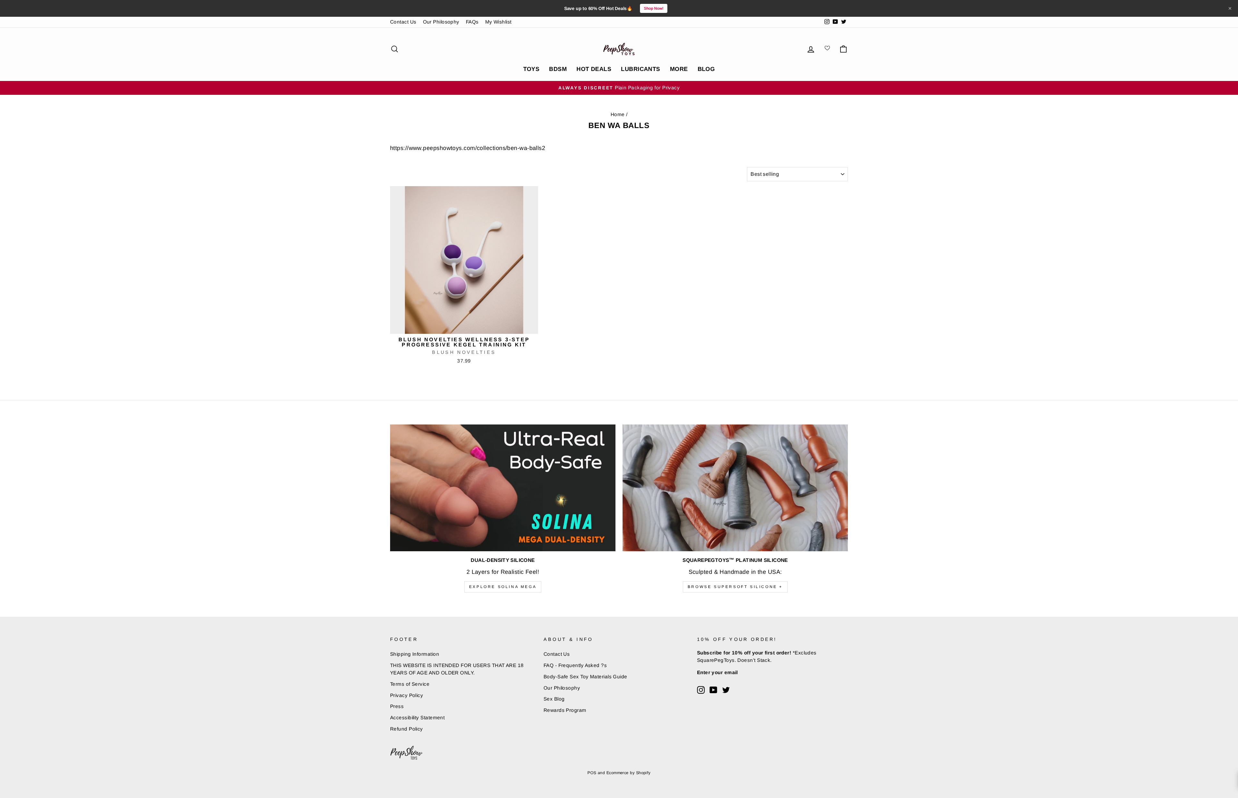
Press (397, 706)
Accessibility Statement (417, 717)
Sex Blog (554, 699)
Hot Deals (593, 69)
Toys (531, 69)
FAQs (472, 22)
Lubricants (640, 69)
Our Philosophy (441, 22)
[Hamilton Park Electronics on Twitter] (726, 690)
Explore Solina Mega (502, 586)
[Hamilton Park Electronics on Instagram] (701, 690)
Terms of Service (409, 684)
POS (591, 773)
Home (618, 114)
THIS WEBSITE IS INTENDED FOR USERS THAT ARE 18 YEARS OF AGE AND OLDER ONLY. (457, 669)
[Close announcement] (1230, 8)
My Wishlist (498, 22)
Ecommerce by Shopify (628, 773)
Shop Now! (653, 8)
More (679, 69)
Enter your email (717, 672)
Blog (706, 69)
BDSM (558, 69)
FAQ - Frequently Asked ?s (575, 665)
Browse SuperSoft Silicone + (735, 586)
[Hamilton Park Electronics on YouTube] (713, 690)
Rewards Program (565, 710)
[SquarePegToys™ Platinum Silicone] (735, 487)
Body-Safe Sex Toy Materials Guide (585, 676)
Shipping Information (414, 654)
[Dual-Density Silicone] (502, 487)
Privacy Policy (406, 695)
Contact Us (403, 22)
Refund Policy (406, 729)
